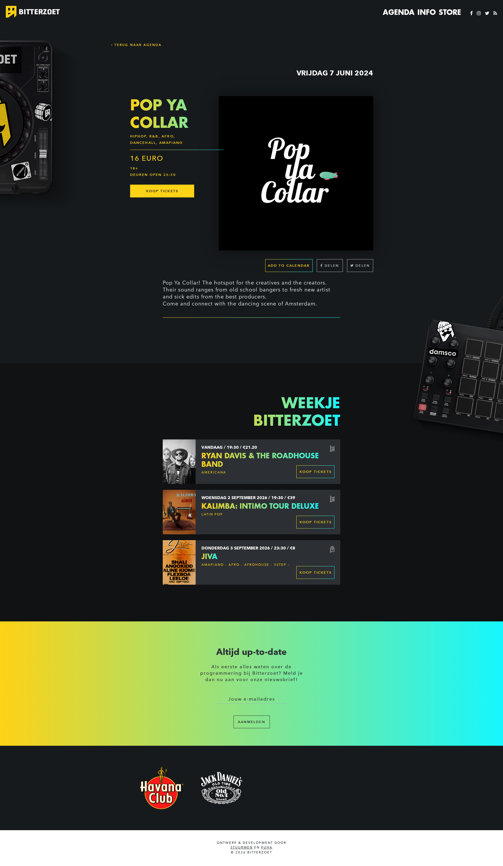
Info (426, 12)
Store (450, 12)
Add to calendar (289, 265)
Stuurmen (242, 847)
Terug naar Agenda (137, 45)
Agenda (399, 12)
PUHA (266, 847)
